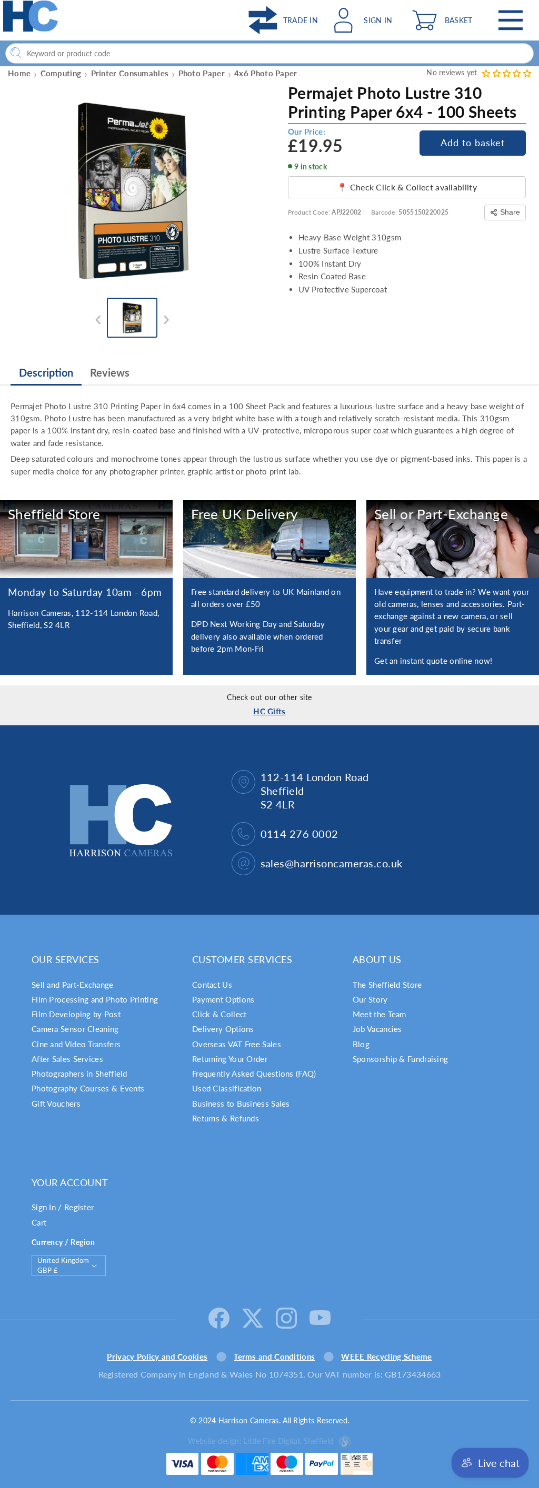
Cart (39, 1222)
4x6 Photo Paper (265, 73)
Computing (61, 73)
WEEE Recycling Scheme (386, 1356)
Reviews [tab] (109, 372)
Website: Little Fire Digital (260, 1440)
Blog (361, 1044)
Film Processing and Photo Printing (95, 999)
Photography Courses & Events (88, 1088)
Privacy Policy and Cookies (157, 1356)
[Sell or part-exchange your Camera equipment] (452, 539)
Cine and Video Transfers (76, 1044)
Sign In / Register (63, 1207)
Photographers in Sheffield (79, 1073)
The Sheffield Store (387, 984)
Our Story (370, 999)
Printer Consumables (130, 73)
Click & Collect (219, 1014)
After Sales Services (67, 1059)
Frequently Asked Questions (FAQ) (254, 1073)
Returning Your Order (229, 1059)
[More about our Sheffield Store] (86, 539)
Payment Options (223, 999)
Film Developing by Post (76, 1014)
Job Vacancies (377, 1029)
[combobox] (269, 53)
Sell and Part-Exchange (73, 984)
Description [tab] (46, 372)
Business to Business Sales (241, 1103)
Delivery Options (223, 1029)
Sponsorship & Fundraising (400, 1059)
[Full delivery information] (269, 539)
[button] (444, 20)
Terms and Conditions (274, 1356)
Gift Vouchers (56, 1103)
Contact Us (212, 984)
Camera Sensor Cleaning (75, 1029)
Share (510, 212)
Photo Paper (201, 73)
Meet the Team (379, 1014)
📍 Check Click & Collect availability (407, 187)
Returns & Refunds (225, 1118)
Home (19, 73)
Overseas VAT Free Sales (236, 1044)
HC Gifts (269, 711)
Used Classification (227, 1088)
